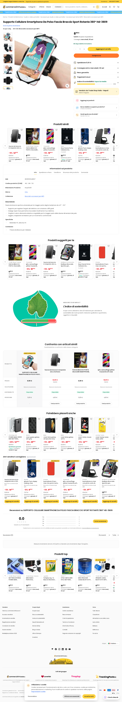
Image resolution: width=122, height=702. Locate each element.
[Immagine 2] (8, 48)
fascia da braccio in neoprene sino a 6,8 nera (15, 147)
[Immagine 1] (8, 37)
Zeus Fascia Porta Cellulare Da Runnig (67, 149)
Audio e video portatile (31, 17)
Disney (80, 146)
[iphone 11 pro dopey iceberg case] (85, 136)
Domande (84, 172)
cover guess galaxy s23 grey (32, 438)
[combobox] (78, 7)
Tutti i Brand (96, 611)
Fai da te (95, 633)
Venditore (57, 172)
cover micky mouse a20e (84, 438)
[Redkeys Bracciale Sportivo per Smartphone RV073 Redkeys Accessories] (67, 252)
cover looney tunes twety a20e (102, 438)
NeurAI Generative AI (38, 622)
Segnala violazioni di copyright (72, 633)
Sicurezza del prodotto (71, 172)
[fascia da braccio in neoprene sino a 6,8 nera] (15, 136)
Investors (35, 637)
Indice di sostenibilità (38, 618)
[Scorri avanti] (117, 146)
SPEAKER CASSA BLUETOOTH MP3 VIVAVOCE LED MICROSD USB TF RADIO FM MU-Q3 (101, 579)
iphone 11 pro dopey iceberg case (84, 149)
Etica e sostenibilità (38, 614)
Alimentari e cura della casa (101, 618)
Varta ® (63, 576)
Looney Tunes (100, 435)
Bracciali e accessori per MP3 (93, 17)
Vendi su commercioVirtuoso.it (11, 611)
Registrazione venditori (9, 622)
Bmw (44, 435)
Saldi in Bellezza (73, 12)
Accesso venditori (7, 614)
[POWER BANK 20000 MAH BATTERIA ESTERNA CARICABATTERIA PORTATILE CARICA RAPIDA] (15, 425)
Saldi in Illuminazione (102, 12)
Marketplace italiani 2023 (9, 633)
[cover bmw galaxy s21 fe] (67, 425)
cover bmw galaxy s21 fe (67, 438)
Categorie (31, 7)
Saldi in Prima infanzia (10, 12)
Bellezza (95, 626)
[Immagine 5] (8, 80)
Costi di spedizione (68, 618)
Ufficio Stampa (36, 633)
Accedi (104, 7)
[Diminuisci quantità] (76, 49)
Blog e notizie (36, 629)
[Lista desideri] (114, 7)
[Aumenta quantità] (84, 49)
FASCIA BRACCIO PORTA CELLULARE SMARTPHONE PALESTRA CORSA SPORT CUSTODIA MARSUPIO (32, 149)
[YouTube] (70, 649)
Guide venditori (6, 629)
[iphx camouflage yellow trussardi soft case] (50, 136)
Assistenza (104, 1)
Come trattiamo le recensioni (90, 528)
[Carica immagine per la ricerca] (94, 7)
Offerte (41, 7)
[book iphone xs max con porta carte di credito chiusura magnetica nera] (102, 136)
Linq (26, 192)
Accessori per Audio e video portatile (53, 17)
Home (5, 17)
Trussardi (46, 146)
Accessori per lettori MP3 (74, 17)
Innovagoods (13, 435)
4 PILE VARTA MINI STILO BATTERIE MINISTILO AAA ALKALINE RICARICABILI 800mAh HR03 (66, 579)
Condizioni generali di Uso (9, 690)
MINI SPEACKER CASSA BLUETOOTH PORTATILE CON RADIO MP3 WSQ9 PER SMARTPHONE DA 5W (84, 579)
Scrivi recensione (100, 521)
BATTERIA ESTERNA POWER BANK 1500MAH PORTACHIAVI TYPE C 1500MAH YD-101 (15, 579)
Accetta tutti (89, 696)
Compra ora (96, 56)
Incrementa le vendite (8, 618)
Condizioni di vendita (8, 626)
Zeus (62, 146)
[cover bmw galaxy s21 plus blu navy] (50, 425)
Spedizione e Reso (45, 172)
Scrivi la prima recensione (11, 26)
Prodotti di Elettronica (15, 17)
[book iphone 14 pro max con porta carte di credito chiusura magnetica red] (102, 252)
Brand (49, 7)
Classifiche (96, 614)
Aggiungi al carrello (103, 49)
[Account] (110, 7)
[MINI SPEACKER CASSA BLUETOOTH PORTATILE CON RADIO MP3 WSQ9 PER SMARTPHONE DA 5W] (85, 566)
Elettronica (96, 629)
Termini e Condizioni (68, 622)
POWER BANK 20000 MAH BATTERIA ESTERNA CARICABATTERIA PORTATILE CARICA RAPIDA (15, 438)
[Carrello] (118, 7)
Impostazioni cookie (38, 692)
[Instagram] (59, 649)
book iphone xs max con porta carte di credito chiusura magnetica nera (102, 149)
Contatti (65, 629)
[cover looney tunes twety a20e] (102, 425)
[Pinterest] (66, 649)
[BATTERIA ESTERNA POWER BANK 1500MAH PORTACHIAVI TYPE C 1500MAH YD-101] (15, 566)
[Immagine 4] (8, 70)
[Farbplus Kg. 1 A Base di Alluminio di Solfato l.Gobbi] (50, 566)
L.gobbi (45, 576)
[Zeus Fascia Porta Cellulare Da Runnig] (67, 136)
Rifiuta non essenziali (72, 696)
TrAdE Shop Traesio (32, 146)
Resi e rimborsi (67, 614)
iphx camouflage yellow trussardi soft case (49, 149)
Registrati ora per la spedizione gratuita (37, 1)
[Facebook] (56, 649)
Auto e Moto (96, 622)
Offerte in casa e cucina (42, 12)
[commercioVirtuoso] (14, 7)
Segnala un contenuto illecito (10, 692)
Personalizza (32, 696)
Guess (28, 435)
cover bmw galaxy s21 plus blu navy (49, 438)
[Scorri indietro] (5, 146)
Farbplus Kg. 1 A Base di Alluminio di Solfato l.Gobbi (49, 579)
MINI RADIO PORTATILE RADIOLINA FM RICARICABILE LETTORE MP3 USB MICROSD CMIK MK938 (32, 579)
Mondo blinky (36, 626)
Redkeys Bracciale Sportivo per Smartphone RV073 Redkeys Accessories (67, 265)
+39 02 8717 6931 (114, 1)
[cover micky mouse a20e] (85, 425)
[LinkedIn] (63, 649)
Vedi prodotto (55, 403)
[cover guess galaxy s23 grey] (33, 425)
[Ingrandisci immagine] (67, 86)
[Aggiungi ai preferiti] (22, 130)
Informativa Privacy (68, 626)
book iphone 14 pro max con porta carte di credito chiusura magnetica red (102, 265)
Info (35, 172)
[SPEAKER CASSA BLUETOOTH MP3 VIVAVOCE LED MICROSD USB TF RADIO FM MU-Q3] (102, 566)
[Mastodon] (52, 649)
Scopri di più (36, 611)
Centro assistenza (68, 611)
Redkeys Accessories (67, 262)
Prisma (98, 146)
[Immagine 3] (8, 59)
